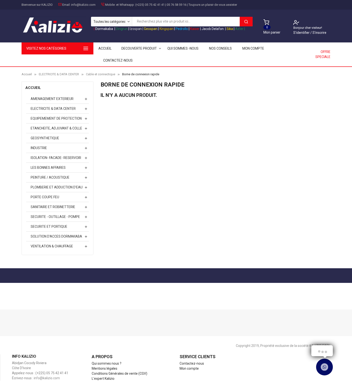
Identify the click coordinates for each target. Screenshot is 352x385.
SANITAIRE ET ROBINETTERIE (53, 207)
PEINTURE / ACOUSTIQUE (50, 177)
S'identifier (301, 33)
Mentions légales (104, 368)
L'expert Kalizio (103, 378)
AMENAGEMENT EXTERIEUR (52, 99)
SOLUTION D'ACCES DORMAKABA (56, 236)
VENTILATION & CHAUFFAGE (52, 246)
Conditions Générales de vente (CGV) (119, 373)
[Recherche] (246, 21)
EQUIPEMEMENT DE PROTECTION (56, 118)
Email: (66, 4)
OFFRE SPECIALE (322, 54)
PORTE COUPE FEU (45, 197)
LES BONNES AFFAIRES (48, 167)
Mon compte (253, 48)
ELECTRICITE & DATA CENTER (53, 109)
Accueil (33, 88)
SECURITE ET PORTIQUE (49, 226)
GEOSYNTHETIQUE (45, 138)
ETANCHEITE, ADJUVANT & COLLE (56, 128)
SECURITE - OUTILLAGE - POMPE (55, 217)
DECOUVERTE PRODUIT (139, 48)
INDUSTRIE (39, 148)
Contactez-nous (118, 60)
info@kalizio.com (83, 4)
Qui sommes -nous (183, 48)
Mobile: (110, 4)
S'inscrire (319, 33)
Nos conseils (220, 48)
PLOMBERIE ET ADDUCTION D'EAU (57, 187)
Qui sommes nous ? (106, 363)
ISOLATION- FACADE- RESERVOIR (56, 158)
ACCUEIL (105, 48)
